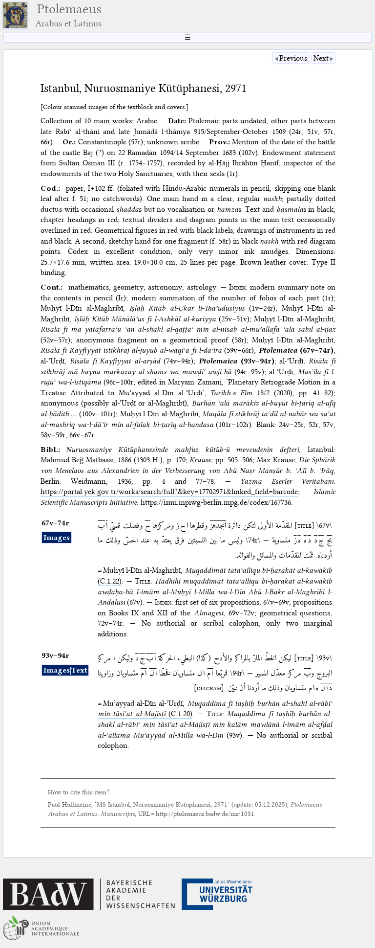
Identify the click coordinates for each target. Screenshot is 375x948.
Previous (293, 58)
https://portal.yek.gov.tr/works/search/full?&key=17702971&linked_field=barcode (169, 491)
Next (321, 58)
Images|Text (65, 670)
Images (56, 537)
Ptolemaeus (68, 14)
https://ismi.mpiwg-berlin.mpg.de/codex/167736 (216, 502)
